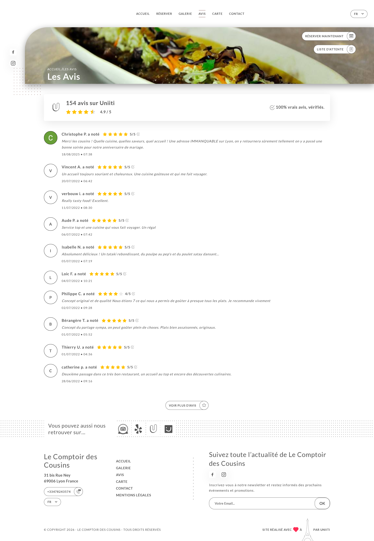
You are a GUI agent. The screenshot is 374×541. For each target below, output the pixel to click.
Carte (217, 13)
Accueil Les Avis (62, 69)
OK (322, 503)
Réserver (164, 13)
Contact (236, 13)
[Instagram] (13, 63)
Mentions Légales (133, 495)
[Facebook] (13, 52)
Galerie (185, 13)
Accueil (143, 13)
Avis (202, 13)
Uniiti (325, 529)
